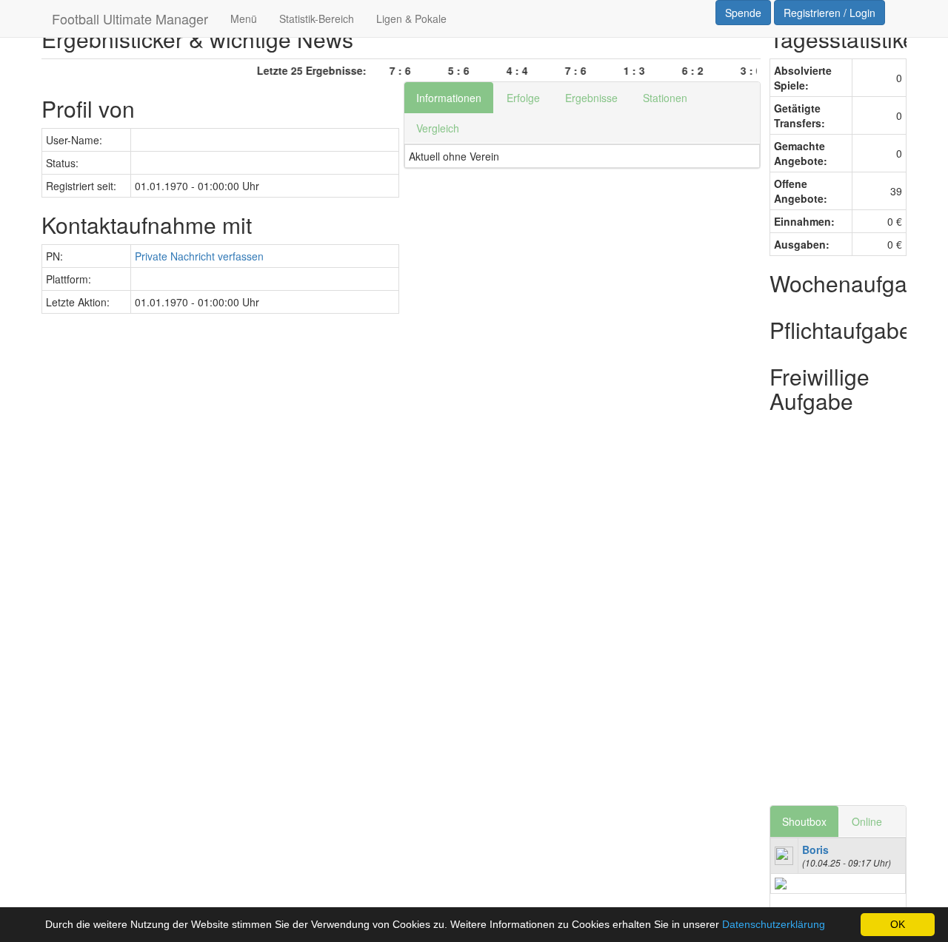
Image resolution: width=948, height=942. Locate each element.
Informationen (448, 97)
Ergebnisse (591, 97)
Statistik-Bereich (316, 18)
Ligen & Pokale (411, 18)
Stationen (665, 97)
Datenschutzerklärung (773, 924)
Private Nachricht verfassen (199, 256)
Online (867, 821)
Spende (743, 12)
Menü (243, 18)
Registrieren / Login (829, 12)
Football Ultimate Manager (130, 18)
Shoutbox (804, 821)
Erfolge (523, 97)
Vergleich (437, 128)
